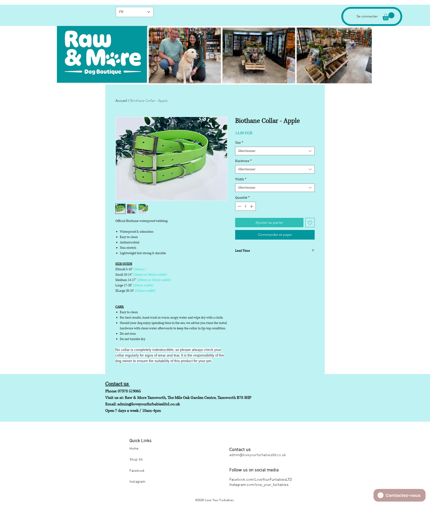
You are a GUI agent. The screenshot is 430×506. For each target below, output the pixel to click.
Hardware (243, 161)
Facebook (136, 471)
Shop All (136, 459)
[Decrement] (239, 206)
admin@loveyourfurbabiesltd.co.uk (257, 455)
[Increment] (252, 206)
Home (134, 448)
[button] (388, 16)
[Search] (320, 42)
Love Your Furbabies (219, 500)
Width (240, 179)
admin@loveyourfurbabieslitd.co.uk (148, 404)
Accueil (121, 100)
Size (239, 142)
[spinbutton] (245, 206)
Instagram (137, 482)
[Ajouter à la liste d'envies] (310, 222)
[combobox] (275, 151)
